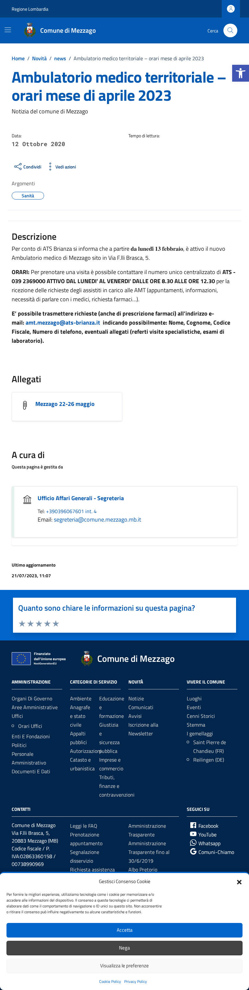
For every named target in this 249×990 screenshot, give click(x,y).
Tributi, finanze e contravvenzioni (117, 786)
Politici (19, 745)
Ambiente (80, 698)
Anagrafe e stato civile (80, 716)
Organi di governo (32, 698)
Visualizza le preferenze (124, 965)
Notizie (136, 698)
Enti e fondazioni (31, 736)
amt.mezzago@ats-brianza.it (63, 322)
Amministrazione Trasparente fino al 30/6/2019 (149, 852)
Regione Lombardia (30, 9)
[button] (240, 73)
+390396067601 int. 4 (71, 511)
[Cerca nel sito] (230, 31)
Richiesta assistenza (92, 869)
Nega (124, 947)
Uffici (17, 716)
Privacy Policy (135, 981)
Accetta (125, 930)
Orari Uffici (30, 726)
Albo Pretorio (142, 869)
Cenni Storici (201, 716)
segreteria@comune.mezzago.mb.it (97, 519)
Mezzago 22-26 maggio (65, 403)
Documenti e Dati (31, 771)
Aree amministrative (35, 707)
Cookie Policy (110, 981)
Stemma (196, 725)
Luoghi (194, 698)
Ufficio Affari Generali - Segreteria (81, 498)
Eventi (194, 707)
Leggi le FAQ (83, 826)
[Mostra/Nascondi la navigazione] (8, 30)
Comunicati (140, 707)
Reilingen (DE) (208, 760)
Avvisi (135, 716)
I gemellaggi (200, 733)
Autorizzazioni (85, 751)
